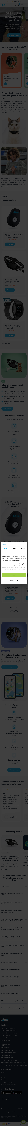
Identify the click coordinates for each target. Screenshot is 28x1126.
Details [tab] (14, 548)
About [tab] (23, 548)
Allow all (14, 575)
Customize (13, 580)
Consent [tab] (5, 548)
